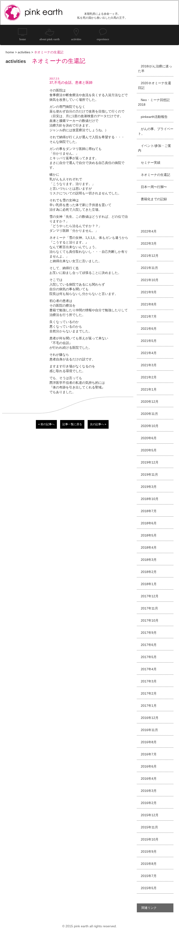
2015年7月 (149, 876)
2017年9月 (149, 632)
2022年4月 (149, 231)
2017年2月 (149, 693)
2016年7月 (149, 754)
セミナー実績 (150, 162)
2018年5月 (149, 535)
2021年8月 (149, 304)
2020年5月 (149, 450)
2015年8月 (149, 864)
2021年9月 (149, 292)
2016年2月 (149, 803)
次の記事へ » (98, 424)
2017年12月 (149, 596)
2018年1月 (149, 584)
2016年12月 (149, 718)
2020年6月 (149, 438)
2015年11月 (149, 827)
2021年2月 (149, 377)
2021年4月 (149, 353)
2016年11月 (149, 730)
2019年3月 (149, 487)
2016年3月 (149, 791)
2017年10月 (149, 620)
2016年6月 (149, 766)
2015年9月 (149, 851)
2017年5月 (149, 657)
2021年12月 (149, 255)
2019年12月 (149, 462)
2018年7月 (149, 511)
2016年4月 (149, 778)
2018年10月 (149, 499)
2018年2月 (149, 572)
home (10, 52)
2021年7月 (149, 316)
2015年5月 (149, 888)
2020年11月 (149, 414)
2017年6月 (149, 645)
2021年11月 (149, 268)
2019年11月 (149, 474)
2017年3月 (149, 681)
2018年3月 (149, 560)
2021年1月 (149, 389)
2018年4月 (149, 547)
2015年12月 (149, 815)
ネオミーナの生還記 (155, 175)
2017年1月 (149, 705)
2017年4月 (149, 669)
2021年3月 (149, 365)
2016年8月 (149, 742)
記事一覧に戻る (72, 424)
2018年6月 (149, 523)
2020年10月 (149, 426)
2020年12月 (149, 401)
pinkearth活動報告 (154, 117)
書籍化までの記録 (154, 199)
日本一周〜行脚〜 (154, 187)
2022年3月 (149, 243)
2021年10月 (149, 280)
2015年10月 (149, 839)
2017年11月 (149, 608)
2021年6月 (149, 328)
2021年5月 (149, 341)
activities (24, 52)
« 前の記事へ (46, 424)
